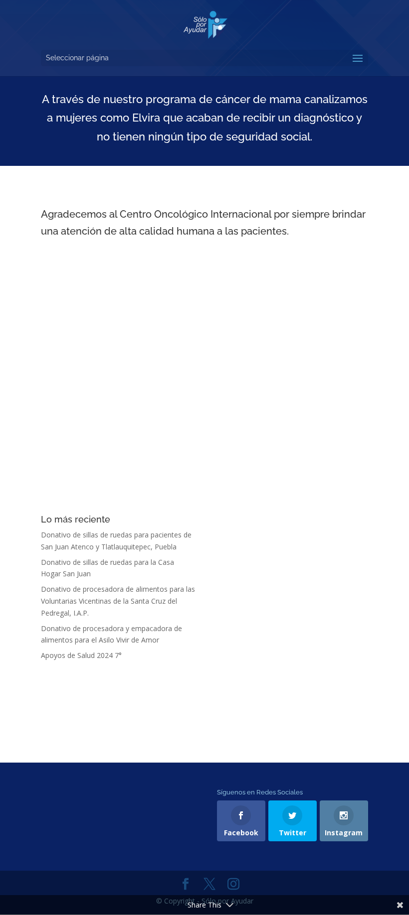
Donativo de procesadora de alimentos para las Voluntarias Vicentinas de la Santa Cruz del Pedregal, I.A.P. (118, 601)
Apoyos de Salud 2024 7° (81, 655)
